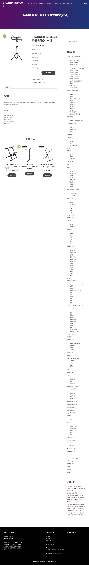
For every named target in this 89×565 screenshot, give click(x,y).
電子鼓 (72, 141)
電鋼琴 (72, 155)
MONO (72, 349)
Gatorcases (73, 195)
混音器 (72, 316)
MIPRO (69, 422)
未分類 (68, 472)
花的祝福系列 (73, 87)
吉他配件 (72, 171)
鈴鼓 (71, 292)
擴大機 (72, 323)
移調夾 (72, 186)
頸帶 (71, 243)
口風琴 (72, 289)
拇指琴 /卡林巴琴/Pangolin (74, 56)
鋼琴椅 (72, 348)
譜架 (35, 79)
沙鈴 (71, 294)
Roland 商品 (70, 117)
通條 (71, 237)
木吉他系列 (73, 104)
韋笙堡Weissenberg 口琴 (76, 285)
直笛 (71, 287)
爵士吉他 (72, 393)
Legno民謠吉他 (71, 413)
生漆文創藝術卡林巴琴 (76, 82)
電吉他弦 (72, 261)
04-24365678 (51, 544)
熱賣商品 (69, 469)
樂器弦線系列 (70, 246)
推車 (71, 327)
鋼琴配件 (72, 181)
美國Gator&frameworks (73, 189)
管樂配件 (69, 229)
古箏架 (72, 212)
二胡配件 (72, 185)
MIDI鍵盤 (72, 159)
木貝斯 (72, 399)
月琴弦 (72, 267)
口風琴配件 (73, 179)
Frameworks (73, 193)
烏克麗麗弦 (73, 252)
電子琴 (72, 157)
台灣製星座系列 (74, 72)
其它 (71, 208)
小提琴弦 (72, 256)
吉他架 (72, 202)
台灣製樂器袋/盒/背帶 (72, 90)
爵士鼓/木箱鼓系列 (75, 114)
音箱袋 (72, 96)
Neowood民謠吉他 (72, 404)
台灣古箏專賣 (70, 215)
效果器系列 (73, 102)
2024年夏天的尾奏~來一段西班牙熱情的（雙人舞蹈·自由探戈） (75, 514)
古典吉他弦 (73, 260)
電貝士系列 (73, 108)
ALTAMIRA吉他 (71, 440)
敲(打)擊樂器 (73, 145)
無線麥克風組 (73, 426)
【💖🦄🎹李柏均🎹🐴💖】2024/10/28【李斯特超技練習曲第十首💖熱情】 (76, 488)
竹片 (71, 235)
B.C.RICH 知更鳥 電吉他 (73, 358)
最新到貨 (69, 466)
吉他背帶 (72, 110)
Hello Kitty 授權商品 (75, 80)
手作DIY (72, 84)
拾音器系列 (70, 352)
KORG (68, 375)
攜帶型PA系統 (73, 329)
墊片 (71, 241)
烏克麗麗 (69, 337)
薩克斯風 (69, 355)
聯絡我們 (62, 4)
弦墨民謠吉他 (70, 407)
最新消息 (49, 4)
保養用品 (72, 233)
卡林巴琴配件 (73, 64)
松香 (71, 419)
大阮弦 (72, 273)
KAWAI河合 (70, 161)
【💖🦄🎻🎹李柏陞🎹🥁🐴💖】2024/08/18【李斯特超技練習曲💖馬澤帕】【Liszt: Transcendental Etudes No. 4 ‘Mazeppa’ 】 (76, 507)
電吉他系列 (73, 106)
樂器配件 (69, 167)
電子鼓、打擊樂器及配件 (76, 121)
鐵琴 (71, 300)
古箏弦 (72, 254)
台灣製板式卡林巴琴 (75, 74)
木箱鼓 (68, 278)
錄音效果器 (73, 129)
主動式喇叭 (73, 321)
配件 (71, 143)
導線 (71, 131)
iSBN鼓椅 (72, 345)
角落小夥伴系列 (74, 85)
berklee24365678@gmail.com (56, 553)
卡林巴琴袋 (73, 94)
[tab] (7, 87)
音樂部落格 (42, 4)
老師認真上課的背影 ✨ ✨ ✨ (75, 493)
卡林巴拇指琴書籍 (74, 78)
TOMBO (69, 454)
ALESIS (69, 220)
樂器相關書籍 (70, 463)
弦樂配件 (69, 415)
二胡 (68, 369)
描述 (7, 87)
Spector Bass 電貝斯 (72, 386)
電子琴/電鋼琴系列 (75, 98)
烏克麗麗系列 (73, 112)
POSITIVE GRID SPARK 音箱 (75, 305)
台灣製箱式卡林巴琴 (75, 60)
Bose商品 (69, 134)
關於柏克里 (34, 4)
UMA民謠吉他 (70, 410)
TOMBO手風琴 (74, 458)
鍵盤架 (72, 210)
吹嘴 (71, 239)
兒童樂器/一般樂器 (72, 281)
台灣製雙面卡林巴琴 (75, 76)
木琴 (71, 302)
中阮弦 (72, 271)
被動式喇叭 (73, 319)
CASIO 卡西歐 (70, 361)
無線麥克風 (73, 430)
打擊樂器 (69, 137)
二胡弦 (72, 269)
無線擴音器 (73, 428)
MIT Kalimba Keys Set (78, 68)
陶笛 (71, 298)
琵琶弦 (72, 263)
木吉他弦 (72, 250)
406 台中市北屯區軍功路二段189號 (55, 549)
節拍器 (72, 177)
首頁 (27, 4)
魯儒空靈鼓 (70, 372)
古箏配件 (72, 183)
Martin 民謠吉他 (71, 334)
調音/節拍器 (73, 383)
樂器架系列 (40, 79)
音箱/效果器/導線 (71, 123)
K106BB (44, 82)
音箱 (71, 128)
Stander (36, 82)
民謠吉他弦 (73, 258)
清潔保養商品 (70, 218)
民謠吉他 (72, 395)
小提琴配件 (73, 173)
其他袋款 (72, 100)
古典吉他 (72, 397)
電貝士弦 (72, 265)
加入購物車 (48, 72)
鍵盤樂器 (69, 151)
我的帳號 (69, 4)
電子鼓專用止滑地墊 (75, 344)
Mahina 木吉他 (71, 448)
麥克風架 (72, 204)
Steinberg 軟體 (74, 331)
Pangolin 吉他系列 (72, 401)
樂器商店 (55, 4)
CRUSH (69, 443)
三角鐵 (72, 296)
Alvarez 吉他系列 (71, 389)
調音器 (72, 175)
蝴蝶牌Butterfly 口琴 (75, 290)
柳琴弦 (72, 275)
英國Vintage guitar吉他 (73, 461)
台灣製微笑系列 (74, 62)
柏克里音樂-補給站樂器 (12, 4)
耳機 (68, 164)
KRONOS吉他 (70, 445)
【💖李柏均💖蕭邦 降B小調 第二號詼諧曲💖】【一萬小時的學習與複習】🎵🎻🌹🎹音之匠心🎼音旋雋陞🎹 (76, 498)
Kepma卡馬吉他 (71, 451)
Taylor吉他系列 (71, 437)
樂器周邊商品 (70, 339)
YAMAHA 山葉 (70, 308)
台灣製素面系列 (74, 70)
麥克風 (68, 148)
